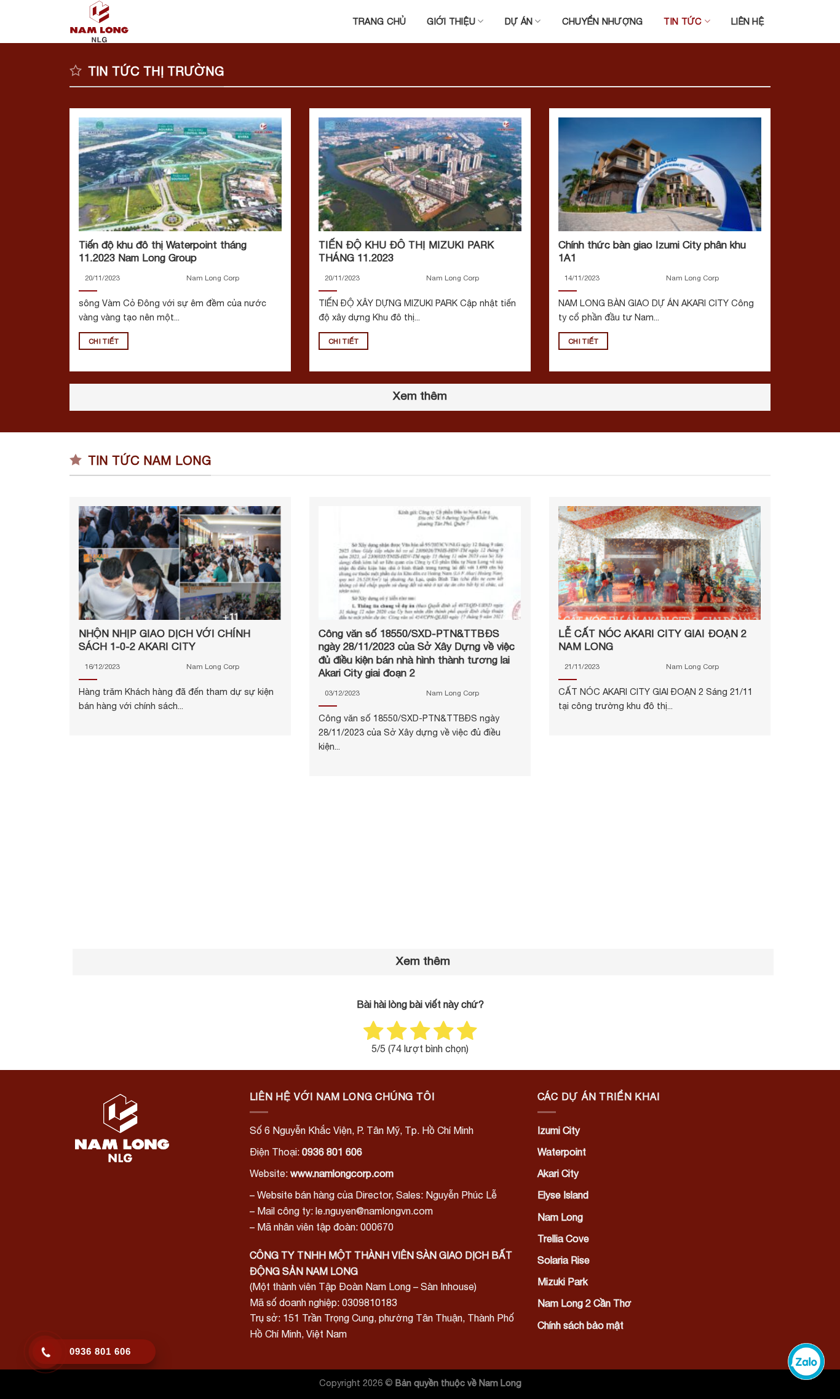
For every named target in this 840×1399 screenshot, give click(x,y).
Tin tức (683, 21)
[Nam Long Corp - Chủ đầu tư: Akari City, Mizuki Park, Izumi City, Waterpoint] (130, 21)
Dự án (519, 21)
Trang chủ (379, 21)
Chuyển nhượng (602, 21)
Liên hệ (747, 21)
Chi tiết (104, 341)
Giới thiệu (451, 21)
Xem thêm (420, 395)
